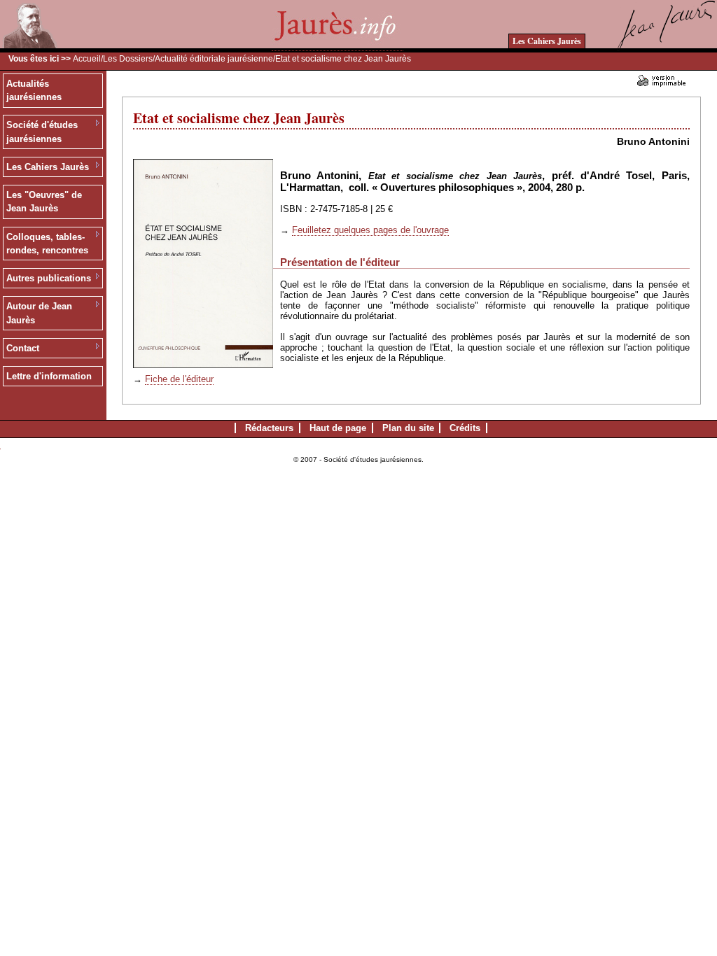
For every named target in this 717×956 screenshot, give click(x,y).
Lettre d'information (49, 376)
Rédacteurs (269, 428)
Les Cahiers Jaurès (547, 41)
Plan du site (408, 428)
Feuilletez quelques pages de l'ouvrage (370, 230)
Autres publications (48, 278)
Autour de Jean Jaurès (39, 313)
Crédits (465, 428)
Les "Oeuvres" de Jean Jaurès (44, 202)
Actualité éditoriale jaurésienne (214, 59)
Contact (22, 348)
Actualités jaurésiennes (34, 90)
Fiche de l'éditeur (179, 379)
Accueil (87, 59)
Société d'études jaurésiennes (42, 132)
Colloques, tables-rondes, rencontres (47, 244)
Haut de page (337, 428)
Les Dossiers (128, 59)
